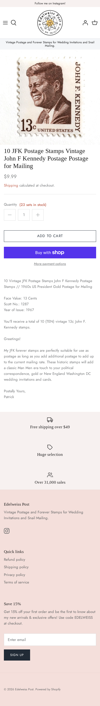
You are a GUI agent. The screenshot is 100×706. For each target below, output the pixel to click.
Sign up (17, 655)
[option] (50, 97)
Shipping (11, 185)
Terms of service (16, 582)
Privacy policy (14, 574)
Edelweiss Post (24, 689)
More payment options (50, 264)
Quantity (10, 204)
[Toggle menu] (5, 22)
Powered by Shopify (47, 689)
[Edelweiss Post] (50, 22)
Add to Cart (50, 236)
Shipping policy (16, 567)
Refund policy (14, 559)
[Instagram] (6, 531)
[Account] (84, 22)
